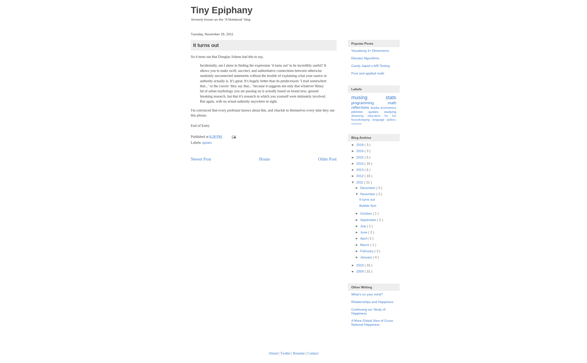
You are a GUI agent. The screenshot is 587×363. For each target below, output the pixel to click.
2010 (360, 265)
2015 (360, 157)
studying (390, 112)
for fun (390, 115)
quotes (207, 143)
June (364, 232)
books (376, 107)
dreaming (359, 115)
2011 (360, 182)
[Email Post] (233, 137)
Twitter (285, 353)
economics (388, 107)
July (363, 226)
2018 (360, 145)
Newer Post (201, 159)
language (379, 119)
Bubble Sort (367, 205)
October (366, 213)
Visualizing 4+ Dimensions (370, 50)
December (368, 188)
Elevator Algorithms (365, 58)
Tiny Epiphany (221, 10)
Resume (299, 353)
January (366, 257)
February (367, 251)
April (364, 238)
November (368, 194)
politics (391, 119)
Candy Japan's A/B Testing (370, 66)
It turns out (367, 199)
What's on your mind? (367, 294)
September (368, 220)
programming (369, 103)
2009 (360, 271)
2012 (360, 176)
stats (391, 97)
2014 (360, 163)
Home (264, 159)
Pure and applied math (367, 73)
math (392, 103)
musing (368, 97)
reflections (361, 107)
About (273, 353)
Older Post (327, 159)
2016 (360, 151)
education (376, 115)
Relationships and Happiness (372, 302)
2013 (360, 170)
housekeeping (361, 119)
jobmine (359, 112)
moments (356, 123)
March (365, 245)
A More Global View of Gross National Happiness (372, 322)
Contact (312, 353)
